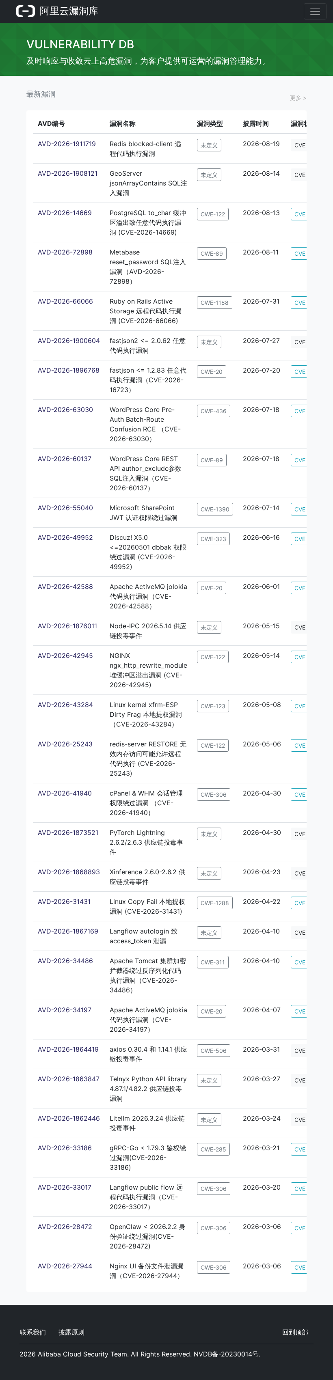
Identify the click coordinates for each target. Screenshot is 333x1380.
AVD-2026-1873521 (68, 832)
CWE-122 (213, 214)
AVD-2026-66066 (65, 301)
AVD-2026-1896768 (68, 370)
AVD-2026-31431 (64, 901)
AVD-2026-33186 (65, 1148)
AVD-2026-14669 (65, 213)
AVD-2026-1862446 (69, 1118)
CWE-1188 (215, 302)
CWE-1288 (215, 902)
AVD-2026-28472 (65, 1227)
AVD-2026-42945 (65, 655)
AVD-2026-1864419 (68, 1049)
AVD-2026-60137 (64, 459)
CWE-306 (214, 794)
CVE (299, 145)
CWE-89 (212, 253)
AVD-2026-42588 (65, 586)
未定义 (209, 145)
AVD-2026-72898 (65, 252)
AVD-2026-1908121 (67, 173)
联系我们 (33, 1332)
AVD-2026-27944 (65, 1266)
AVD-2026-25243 (65, 744)
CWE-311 (213, 962)
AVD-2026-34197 (64, 1010)
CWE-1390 (215, 509)
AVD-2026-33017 (64, 1187)
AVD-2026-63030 (65, 409)
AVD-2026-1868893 (69, 872)
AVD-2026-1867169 (68, 931)
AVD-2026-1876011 (67, 626)
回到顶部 (295, 1332)
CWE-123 (213, 706)
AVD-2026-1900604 (69, 340)
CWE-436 (214, 411)
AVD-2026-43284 (65, 705)
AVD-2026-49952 (65, 537)
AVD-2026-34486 (65, 961)
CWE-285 (213, 1149)
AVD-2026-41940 (65, 793)
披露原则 (71, 1332)
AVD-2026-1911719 (67, 144)
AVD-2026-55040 (65, 508)
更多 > (298, 97)
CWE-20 (212, 371)
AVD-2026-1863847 (68, 1079)
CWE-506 (214, 1050)
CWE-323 (213, 538)
